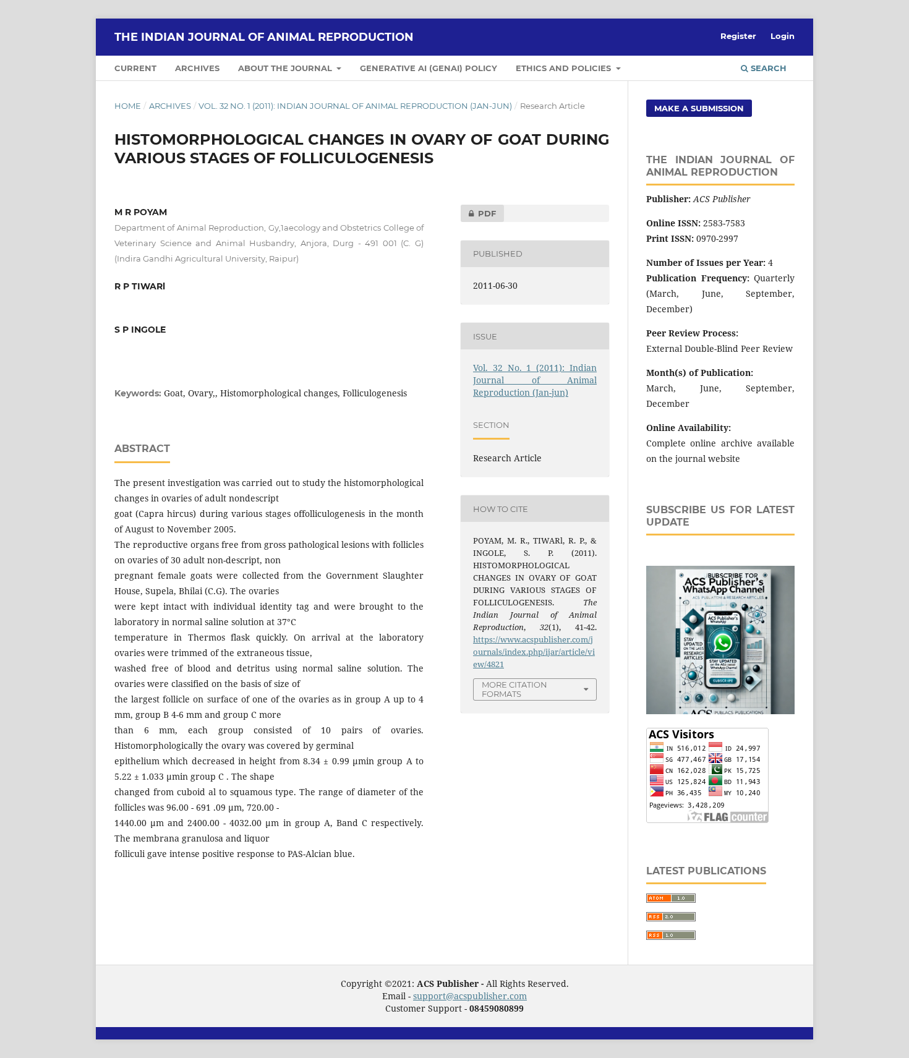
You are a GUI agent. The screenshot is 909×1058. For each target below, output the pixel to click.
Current (135, 68)
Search (767, 68)
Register (738, 36)
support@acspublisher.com (470, 996)
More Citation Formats (514, 689)
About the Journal (286, 68)
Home (127, 106)
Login (782, 36)
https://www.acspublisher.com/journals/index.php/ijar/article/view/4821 (534, 652)
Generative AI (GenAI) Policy (428, 68)
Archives (197, 68)
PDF (478, 213)
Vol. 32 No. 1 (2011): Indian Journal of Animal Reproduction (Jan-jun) (355, 106)
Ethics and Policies (564, 68)
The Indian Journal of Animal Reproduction (264, 37)
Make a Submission (699, 108)
